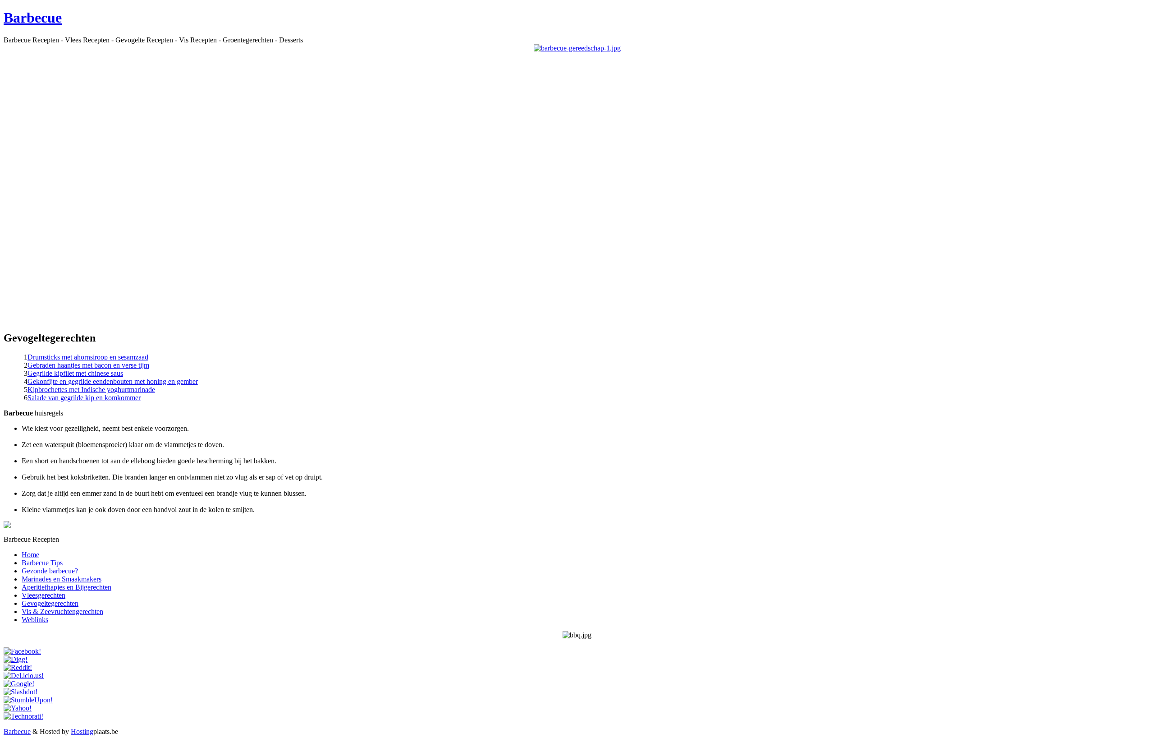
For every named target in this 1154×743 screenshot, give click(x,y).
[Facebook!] (22, 651)
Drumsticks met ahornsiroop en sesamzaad (87, 357)
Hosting (82, 731)
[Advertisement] (577, 187)
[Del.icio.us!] (24, 675)
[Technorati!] (23, 716)
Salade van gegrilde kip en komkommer (84, 397)
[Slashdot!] (20, 692)
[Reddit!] (18, 667)
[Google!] (19, 684)
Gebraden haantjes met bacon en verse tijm (88, 365)
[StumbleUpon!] (28, 700)
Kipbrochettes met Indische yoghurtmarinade (91, 389)
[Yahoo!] (18, 708)
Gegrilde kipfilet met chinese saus (75, 373)
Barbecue (33, 17)
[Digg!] (15, 659)
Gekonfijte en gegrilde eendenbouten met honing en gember (112, 381)
